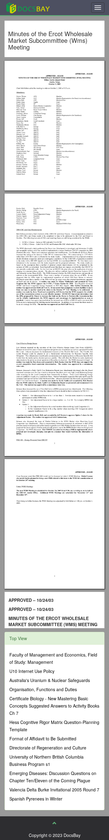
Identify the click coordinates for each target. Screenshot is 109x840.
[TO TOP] (54, 823)
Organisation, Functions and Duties (43, 689)
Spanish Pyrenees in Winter (35, 799)
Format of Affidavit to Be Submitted (42, 738)
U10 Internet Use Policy (31, 671)
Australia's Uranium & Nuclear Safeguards (49, 680)
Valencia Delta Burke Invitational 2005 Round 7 (54, 790)
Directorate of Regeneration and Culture (47, 748)
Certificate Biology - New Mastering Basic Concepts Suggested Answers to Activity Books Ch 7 (54, 705)
